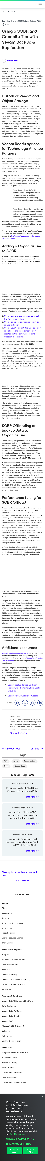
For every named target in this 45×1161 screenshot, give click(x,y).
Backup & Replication (11, 1041)
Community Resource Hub (13, 984)
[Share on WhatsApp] (33, 703)
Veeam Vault (7, 1021)
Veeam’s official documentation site (16, 653)
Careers (5, 918)
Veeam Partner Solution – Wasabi (23, 695)
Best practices (30, 761)
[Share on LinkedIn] (40, 703)
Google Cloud (19, 766)
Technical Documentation (13, 959)
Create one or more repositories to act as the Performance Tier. (22, 317)
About (4, 908)
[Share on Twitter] (25, 703)
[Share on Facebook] (17, 703)
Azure (16, 761)
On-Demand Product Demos (14, 1082)
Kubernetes (7, 1036)
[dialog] (22, 1127)
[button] (22, 1139)
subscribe (21, 880)
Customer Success (10, 964)
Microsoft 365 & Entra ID (13, 1026)
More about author (20, 733)
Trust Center (7, 942)
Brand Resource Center (12, 938)
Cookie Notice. (17, 1134)
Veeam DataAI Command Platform (17, 1001)
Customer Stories (9, 1077)
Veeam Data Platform (12, 1011)
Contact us (7, 928)
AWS (6, 761)
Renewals (6, 969)
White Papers (8, 1067)
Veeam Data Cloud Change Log (16, 979)
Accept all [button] (14, 1151)
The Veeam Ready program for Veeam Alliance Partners (21, 237)
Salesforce (7, 1031)
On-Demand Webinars (12, 1072)
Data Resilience (9, 1006)
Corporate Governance (12, 923)
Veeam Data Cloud (10, 1016)
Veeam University (9, 974)
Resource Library (9, 1062)
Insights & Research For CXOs (15, 1052)
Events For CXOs (9, 1057)
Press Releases (8, 933)
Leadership (7, 913)
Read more (31, 797)
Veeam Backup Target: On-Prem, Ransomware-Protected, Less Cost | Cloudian (24, 687)
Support (5, 954)
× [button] (42, 1097)
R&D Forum (7, 989)
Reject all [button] (30, 1151)
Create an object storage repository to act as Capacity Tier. (23, 323)
